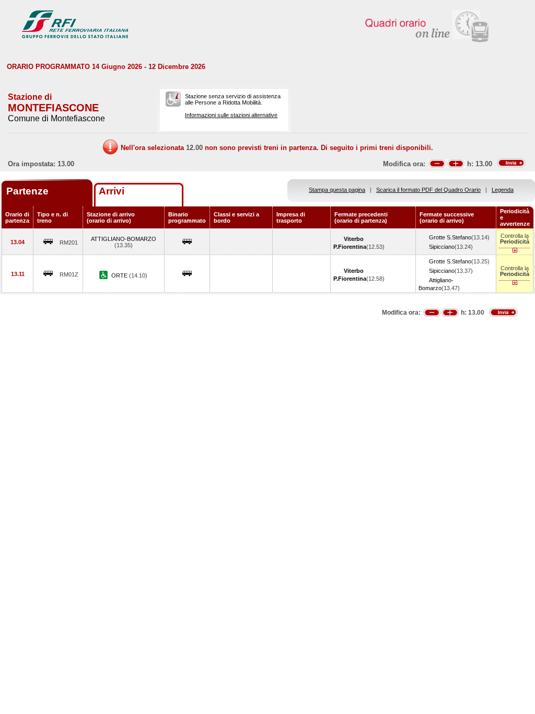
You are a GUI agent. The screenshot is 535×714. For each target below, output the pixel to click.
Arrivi (111, 191)
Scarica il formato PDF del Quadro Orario (428, 190)
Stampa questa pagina (337, 190)
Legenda (503, 190)
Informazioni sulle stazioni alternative (231, 115)
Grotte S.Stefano (450, 237)
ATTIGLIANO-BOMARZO (123, 239)
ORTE (120, 275)
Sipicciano (442, 247)
